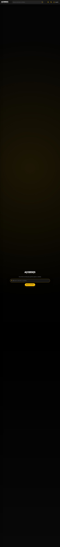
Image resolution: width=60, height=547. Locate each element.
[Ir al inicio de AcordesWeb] (5, 2)
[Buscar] (42, 2)
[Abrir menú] (48, 2)
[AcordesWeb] (30, 272)
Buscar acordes (30, 284)
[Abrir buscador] (51, 2)
